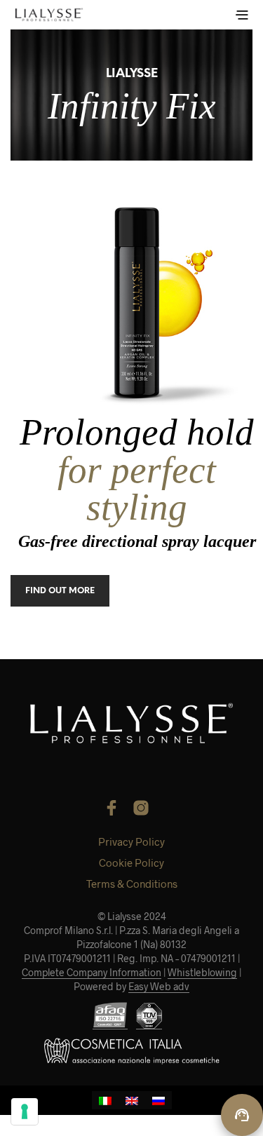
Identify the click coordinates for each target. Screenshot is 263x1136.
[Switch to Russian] (158, 1100)
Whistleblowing (202, 972)
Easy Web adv (158, 986)
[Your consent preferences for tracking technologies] (24, 1111)
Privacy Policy (131, 841)
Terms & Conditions (131, 883)
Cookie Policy (131, 862)
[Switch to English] (132, 1100)
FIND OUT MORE (60, 590)
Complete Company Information (91, 972)
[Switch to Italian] (105, 1100)
